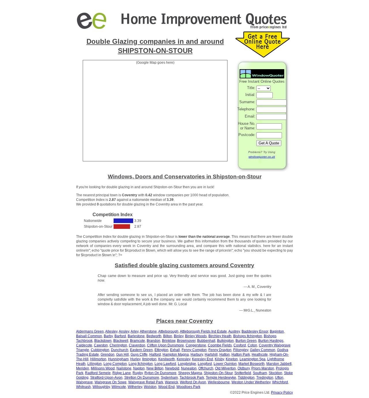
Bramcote (137, 341)
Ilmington (149, 359)
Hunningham (118, 359)
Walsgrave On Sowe (111, 382)
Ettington (161, 350)
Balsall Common (89, 336)
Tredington (264, 378)
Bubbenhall (206, 341)
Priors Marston (262, 368)
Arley (134, 331)
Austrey (234, 331)
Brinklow (168, 341)
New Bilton (154, 368)
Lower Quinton (225, 364)
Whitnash (83, 387)
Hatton (224, 354)
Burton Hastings (270, 341)
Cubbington (100, 350)
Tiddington (246, 378)
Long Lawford (165, 364)
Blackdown (103, 341)
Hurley (135, 359)
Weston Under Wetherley (250, 382)
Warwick (171, 382)
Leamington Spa (253, 359)
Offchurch (205, 368)
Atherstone (148, 331)
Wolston (150, 387)
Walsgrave (84, 382)
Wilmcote (119, 387)
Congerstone (196, 345)
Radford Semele (98, 373)
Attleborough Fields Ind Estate (203, 331)
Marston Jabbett (278, 364)
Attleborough (168, 331)
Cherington (118, 345)
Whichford (280, 382)
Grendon (107, 354)
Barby (108, 336)
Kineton (232, 359)
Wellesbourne (219, 382)
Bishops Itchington (247, 336)
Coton (252, 345)
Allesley (111, 331)
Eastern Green (141, 350)
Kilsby (219, 359)
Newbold (172, 368)
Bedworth (153, 336)
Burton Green (246, 341)
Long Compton (115, 364)
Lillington (94, 364)
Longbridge (187, 364)
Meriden (82, 368)
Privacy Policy (282, 393)
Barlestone (136, 336)
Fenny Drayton (219, 350)
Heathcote (260, 354)
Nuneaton (189, 368)
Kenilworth (166, 359)
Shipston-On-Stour (218, 373)
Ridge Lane (121, 373)
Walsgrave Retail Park (145, 382)
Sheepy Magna (190, 373)
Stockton (275, 373)
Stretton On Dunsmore (141, 378)
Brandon (153, 341)
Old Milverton (225, 368)
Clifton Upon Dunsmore (165, 345)
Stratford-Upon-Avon (106, 378)
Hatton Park (240, 354)
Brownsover (186, 341)
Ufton (279, 378)
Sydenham (169, 378)
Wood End (166, 387)
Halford (155, 354)
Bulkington (225, 341)
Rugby (138, 373)
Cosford (240, 345)
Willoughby (101, 387)
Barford (120, 336)
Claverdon (137, 345)
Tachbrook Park (192, 378)
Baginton (277, 331)
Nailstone (123, 368)
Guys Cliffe (139, 354)
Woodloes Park (188, 387)
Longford (205, 364)
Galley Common (262, 350)
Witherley (135, 387)
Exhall (175, 350)
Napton (139, 368)
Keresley (183, 359)
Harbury (197, 354)
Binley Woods (196, 336)
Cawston (101, 345)
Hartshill (211, 354)
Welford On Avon (193, 382)
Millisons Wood (103, 368)
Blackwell (120, 341)
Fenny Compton (194, 350)
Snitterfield (242, 373)
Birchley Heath (219, 336)
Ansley (124, 331)
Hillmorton (98, 359)
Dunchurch (119, 350)
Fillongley (240, 350)
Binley (178, 336)
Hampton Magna (176, 354)
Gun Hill (122, 354)
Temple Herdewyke (221, 378)
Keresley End (202, 359)
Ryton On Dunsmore (160, 373)
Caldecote (84, 345)
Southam (260, 373)
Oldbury (244, 368)
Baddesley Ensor (255, 331)
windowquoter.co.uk (261, 156)
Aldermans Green (90, 331)
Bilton (167, 336)
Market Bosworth (251, 364)
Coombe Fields (220, 345)
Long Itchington (141, 364)
